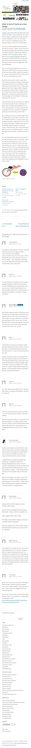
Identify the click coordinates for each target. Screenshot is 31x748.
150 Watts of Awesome (7, 625)
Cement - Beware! (6, 688)
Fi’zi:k (3, 639)
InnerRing (4, 643)
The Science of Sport (7, 664)
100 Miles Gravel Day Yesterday (10, 704)
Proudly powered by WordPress (9, 745)
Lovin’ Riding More (6, 718)
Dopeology (5, 635)
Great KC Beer (5, 641)
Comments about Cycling (20, 210)
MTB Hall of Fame (6, 650)
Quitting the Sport (6, 686)
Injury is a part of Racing (8, 708)
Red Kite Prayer (6, 656)
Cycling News (5, 631)
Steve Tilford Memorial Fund (9, 662)
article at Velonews (15, 56)
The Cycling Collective (7, 682)
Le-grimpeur (5, 647)
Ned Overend (5, 652)
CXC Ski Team (5, 629)
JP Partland (12, 575)
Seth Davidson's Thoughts (8, 658)
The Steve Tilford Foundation (9, 674)
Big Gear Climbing (6, 714)
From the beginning (7, 678)
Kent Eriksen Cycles (7, 645)
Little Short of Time (7, 716)
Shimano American (7, 660)
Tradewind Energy (6, 668)
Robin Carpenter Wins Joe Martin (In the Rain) (13, 702)
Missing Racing (6, 710)
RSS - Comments (6, 731)
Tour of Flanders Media (8, 712)
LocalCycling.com (6, 648)
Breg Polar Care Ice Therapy (9, 680)
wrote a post (6, 33)
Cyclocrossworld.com (7, 633)
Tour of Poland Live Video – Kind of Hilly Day (22, 226)
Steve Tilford (21, 29)
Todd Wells (5, 666)
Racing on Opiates (6, 684)
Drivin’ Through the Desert (8, 700)
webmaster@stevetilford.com (21, 743)
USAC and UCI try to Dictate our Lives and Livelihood (8, 190)
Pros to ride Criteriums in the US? (8, 200)
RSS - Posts (5, 729)
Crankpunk (5, 627)
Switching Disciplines (7, 706)
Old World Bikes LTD (7, 654)
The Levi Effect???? (6, 676)
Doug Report (5, 637)
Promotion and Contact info (9, 694)
